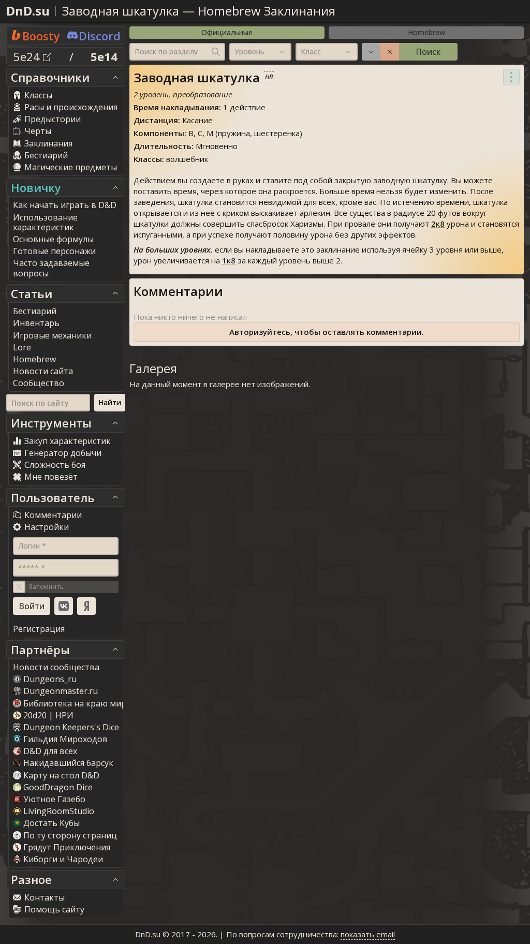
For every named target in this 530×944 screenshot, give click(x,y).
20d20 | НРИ (48, 715)
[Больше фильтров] (371, 52)
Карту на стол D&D (61, 775)
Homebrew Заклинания (266, 10)
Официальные (227, 32)
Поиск (428, 51)
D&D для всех (50, 751)
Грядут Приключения (66, 847)
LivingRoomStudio (58, 811)
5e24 (28, 56)
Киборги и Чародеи (63, 859)
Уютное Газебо (54, 799)
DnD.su (28, 10)
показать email (368, 934)
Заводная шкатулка (120, 10)
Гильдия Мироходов (65, 739)
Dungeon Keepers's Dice (71, 727)
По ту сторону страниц (70, 835)
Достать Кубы (51, 823)
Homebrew (426, 32)
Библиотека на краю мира (77, 703)
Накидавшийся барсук (68, 763)
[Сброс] (389, 52)
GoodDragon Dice (58, 787)
